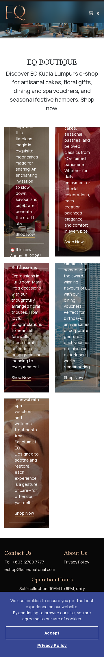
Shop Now (25, 234)
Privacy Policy (52, 645)
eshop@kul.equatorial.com (29, 569)
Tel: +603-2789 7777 (24, 562)
